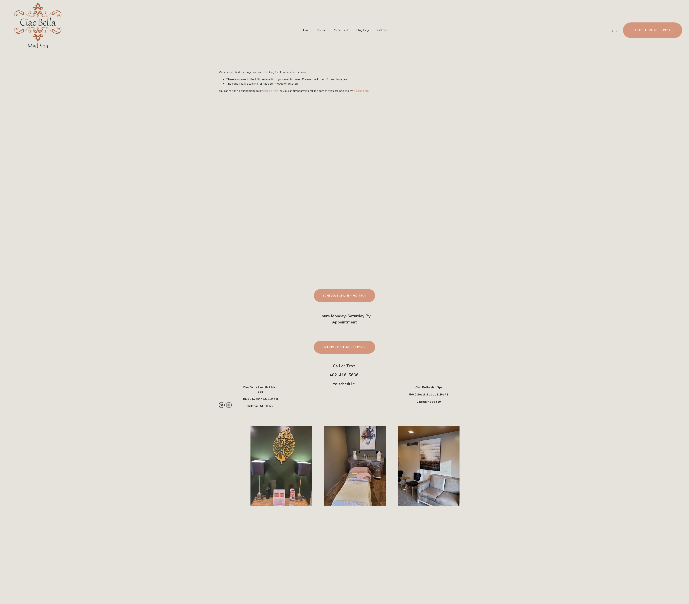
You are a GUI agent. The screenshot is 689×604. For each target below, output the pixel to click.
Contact (322, 30)
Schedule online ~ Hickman (344, 296)
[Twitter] (222, 405)
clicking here (270, 91)
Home (305, 30)
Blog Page (363, 30)
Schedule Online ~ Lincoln (653, 30)
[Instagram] (229, 405)
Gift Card (382, 30)
